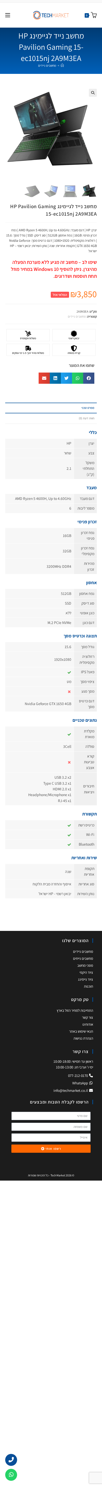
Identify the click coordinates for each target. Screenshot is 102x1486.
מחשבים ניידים (47, 65)
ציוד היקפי (86, 972)
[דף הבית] (62, 65)
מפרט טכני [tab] (87, 408)
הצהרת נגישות (83, 1038)
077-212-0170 (78, 1075)
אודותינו (87, 1024)
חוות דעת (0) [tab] (86, 418)
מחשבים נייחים (83, 958)
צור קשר (87, 1017)
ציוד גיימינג (85, 979)
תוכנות (88, 986)
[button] (93, 93)
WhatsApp (80, 1083)
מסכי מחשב (85, 965)
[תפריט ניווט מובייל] (7, 15)
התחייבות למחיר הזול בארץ (75, 1010)
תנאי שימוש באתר (81, 1031)
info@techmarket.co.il (70, 1090)
